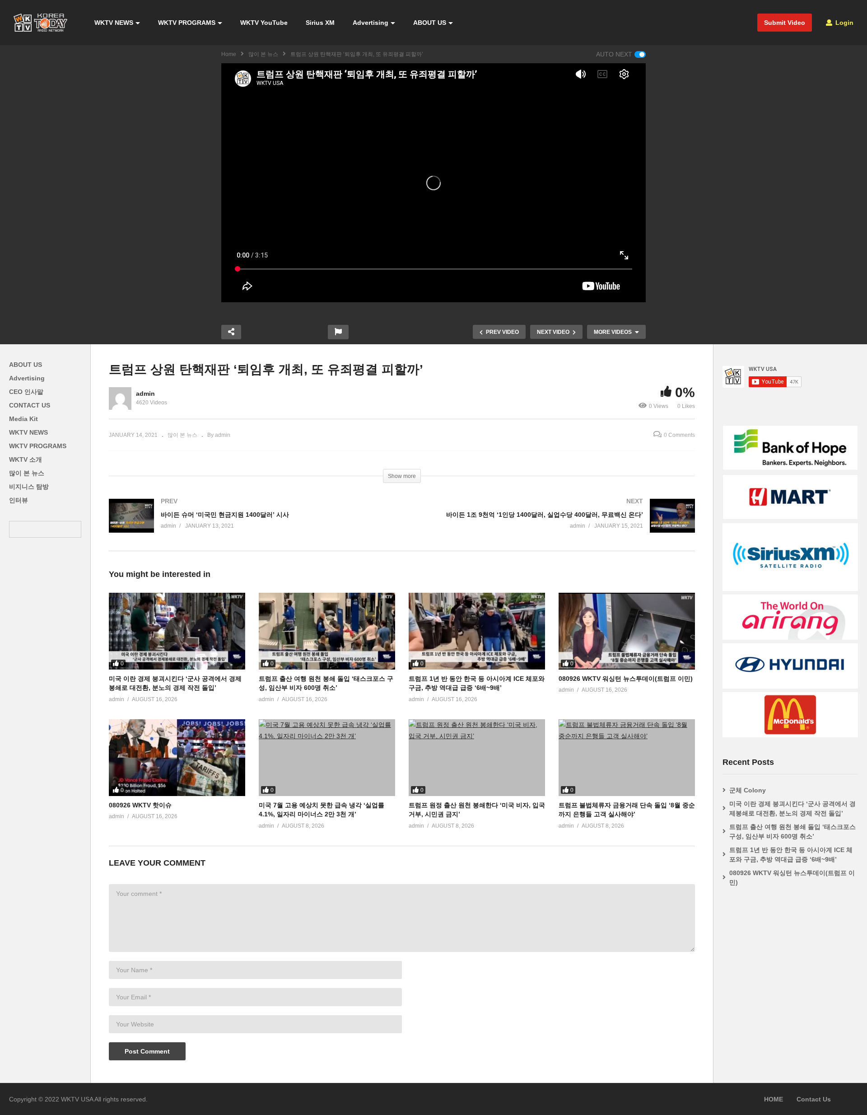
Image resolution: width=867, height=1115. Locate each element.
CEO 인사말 (26, 391)
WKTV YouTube (264, 22)
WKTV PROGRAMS (186, 22)
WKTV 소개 (25, 459)
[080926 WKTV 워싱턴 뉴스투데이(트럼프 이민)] (627, 631)
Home (228, 54)
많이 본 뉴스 (263, 54)
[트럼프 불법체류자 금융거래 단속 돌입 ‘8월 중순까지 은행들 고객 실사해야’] (627, 757)
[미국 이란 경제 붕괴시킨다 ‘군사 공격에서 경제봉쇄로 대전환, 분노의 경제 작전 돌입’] (177, 631)
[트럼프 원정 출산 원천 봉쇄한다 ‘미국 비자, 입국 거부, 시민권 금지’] (477, 757)
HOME (773, 1099)
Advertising (370, 22)
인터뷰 (18, 500)
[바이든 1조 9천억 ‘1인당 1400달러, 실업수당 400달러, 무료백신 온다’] (553, 525)
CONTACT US (29, 405)
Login (843, 22)
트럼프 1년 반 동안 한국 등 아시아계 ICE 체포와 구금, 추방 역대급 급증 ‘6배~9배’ (791, 854)
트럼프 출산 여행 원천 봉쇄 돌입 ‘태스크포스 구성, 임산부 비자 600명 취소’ (792, 831)
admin (145, 393)
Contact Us (814, 1099)
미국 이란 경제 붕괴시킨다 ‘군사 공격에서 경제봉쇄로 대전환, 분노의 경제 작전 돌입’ (792, 808)
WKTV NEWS (113, 22)
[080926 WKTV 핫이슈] (177, 757)
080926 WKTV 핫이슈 (140, 805)
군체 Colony (747, 790)
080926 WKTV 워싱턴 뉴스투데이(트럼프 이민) (626, 678)
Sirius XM (320, 22)
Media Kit (23, 418)
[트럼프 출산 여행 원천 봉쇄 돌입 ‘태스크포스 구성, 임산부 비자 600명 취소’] (327, 631)
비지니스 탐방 (29, 486)
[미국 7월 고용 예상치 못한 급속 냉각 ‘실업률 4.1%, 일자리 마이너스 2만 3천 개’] (327, 757)
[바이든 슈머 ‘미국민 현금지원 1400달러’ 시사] (251, 525)
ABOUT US (429, 22)
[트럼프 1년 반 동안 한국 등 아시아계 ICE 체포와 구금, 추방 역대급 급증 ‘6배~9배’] (477, 631)
